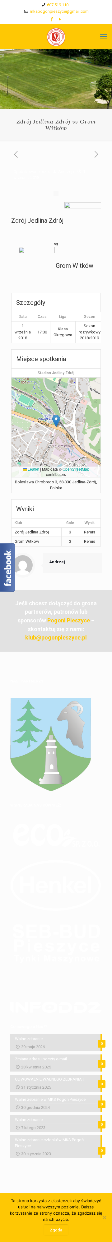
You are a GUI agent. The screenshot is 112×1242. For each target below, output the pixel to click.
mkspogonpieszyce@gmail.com (59, 11)
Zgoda (56, 1230)
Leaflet (33, 469)
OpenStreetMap (76, 469)
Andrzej (65, 171)
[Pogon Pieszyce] (56, 36)
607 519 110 (57, 4)
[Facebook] (52, 19)
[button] (56, 421)
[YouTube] (60, 19)
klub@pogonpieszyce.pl (56, 637)
